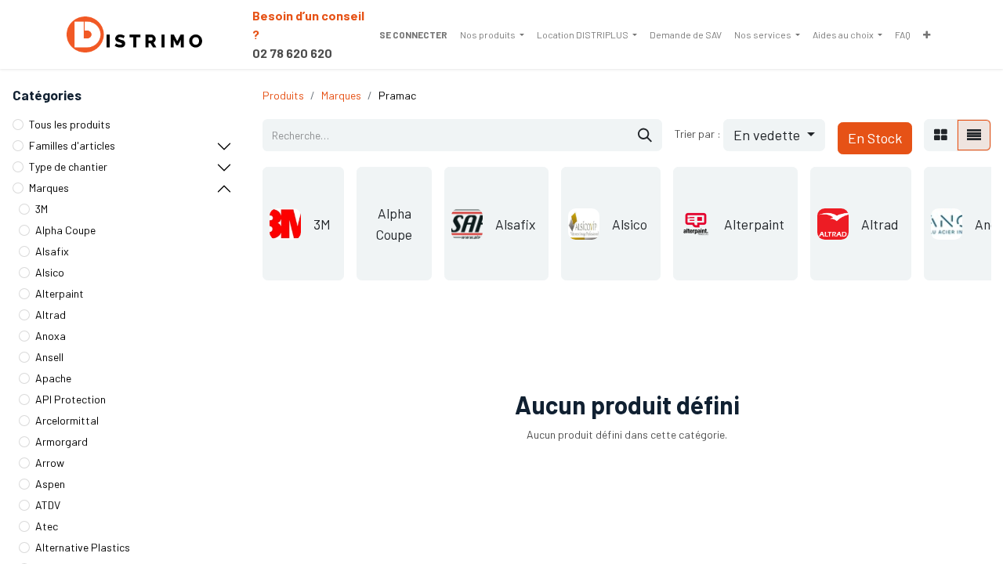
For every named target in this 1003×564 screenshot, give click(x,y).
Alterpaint (59, 293)
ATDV (47, 505)
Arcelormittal (67, 420)
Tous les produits (69, 124)
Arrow (49, 462)
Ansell (49, 356)
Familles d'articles (72, 145)
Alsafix (52, 251)
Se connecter (413, 34)
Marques (49, 187)
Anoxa (50, 335)
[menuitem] (492, 34)
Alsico (49, 272)
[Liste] (974, 135)
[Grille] (941, 135)
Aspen (50, 483)
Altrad (50, 314)
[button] (774, 135)
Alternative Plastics (82, 547)
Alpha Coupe (65, 230)
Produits (283, 95)
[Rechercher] (645, 135)
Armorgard (61, 441)
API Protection (70, 399)
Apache (53, 378)
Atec (46, 526)
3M (41, 208)
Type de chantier (68, 166)
